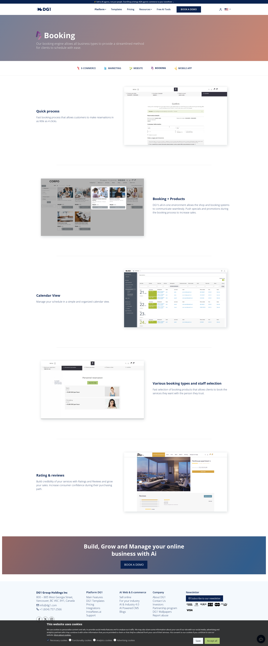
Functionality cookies (82, 640)
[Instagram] (51, 619)
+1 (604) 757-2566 (50, 609)
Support (91, 615)
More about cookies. (62, 635)
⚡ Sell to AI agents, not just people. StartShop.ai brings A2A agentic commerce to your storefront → (134, 2)
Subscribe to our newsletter (206, 598)
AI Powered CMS (129, 608)
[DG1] (48, 9)
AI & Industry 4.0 (129, 604)
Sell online (125, 597)
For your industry (129, 601)
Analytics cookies (104, 640)
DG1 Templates (95, 601)
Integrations (93, 608)
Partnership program (165, 608)
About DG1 (159, 597)
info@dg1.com (48, 605)
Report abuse (160, 615)
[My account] (220, 9)
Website (138, 68)
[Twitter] (45, 619)
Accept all (212, 640)
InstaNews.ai (93, 611)
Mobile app (185, 68)
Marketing (114, 68)
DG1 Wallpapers (162, 611)
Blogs (122, 611)
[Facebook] (39, 619)
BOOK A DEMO (134, 564)
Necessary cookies (58, 640)
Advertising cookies (126, 640)
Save (198, 640)
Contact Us (159, 601)
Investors (158, 604)
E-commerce (88, 68)
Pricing (90, 604)
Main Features (94, 597)
